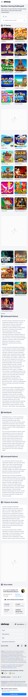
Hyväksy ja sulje (14, 694)
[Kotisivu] (7, 2)
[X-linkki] (21, 645)
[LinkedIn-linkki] (25, 645)
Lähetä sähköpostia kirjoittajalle (15, 599)
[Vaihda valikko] (1, 1)
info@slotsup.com (11, 666)
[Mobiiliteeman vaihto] (25, 2)
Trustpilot (16, 677)
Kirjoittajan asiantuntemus (18, 595)
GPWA (5, 673)
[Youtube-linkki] (18, 645)
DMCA (13, 673)
